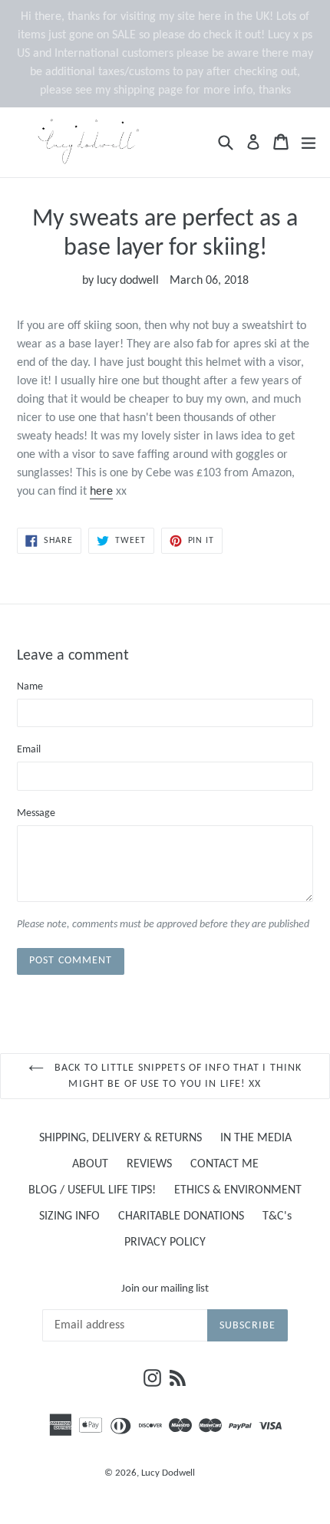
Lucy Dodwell (168, 1473)
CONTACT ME (224, 1164)
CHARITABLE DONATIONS (181, 1216)
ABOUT (90, 1164)
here (101, 492)
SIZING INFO (69, 1216)
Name (30, 687)
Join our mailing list (165, 1289)
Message (36, 813)
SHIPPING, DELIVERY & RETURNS (120, 1138)
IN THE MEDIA (256, 1138)
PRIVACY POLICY (165, 1242)
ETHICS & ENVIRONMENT (238, 1190)
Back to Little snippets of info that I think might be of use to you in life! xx (176, 1076)
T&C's (277, 1216)
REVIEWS (149, 1164)
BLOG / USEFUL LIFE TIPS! (92, 1190)
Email (29, 749)
